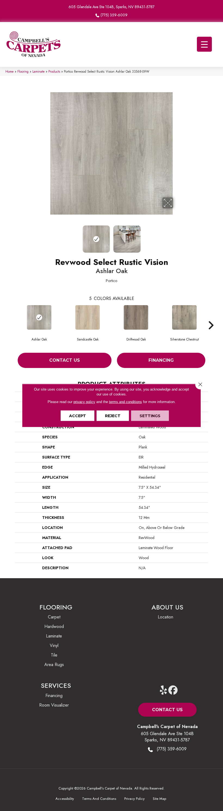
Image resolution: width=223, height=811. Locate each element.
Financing (161, 360)
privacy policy (84, 402)
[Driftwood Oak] (136, 317)
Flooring (23, 71)
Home (9, 71)
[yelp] (163, 690)
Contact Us (64, 360)
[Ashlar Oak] (39, 317)
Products (54, 71)
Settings (150, 415)
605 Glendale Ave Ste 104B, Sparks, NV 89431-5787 (111, 7)
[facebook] (173, 690)
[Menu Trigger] (204, 44)
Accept (77, 415)
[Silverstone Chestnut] (184, 317)
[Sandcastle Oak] (87, 317)
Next (176, 236)
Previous (46, 236)
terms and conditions (125, 402)
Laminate (38, 71)
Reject (112, 415)
